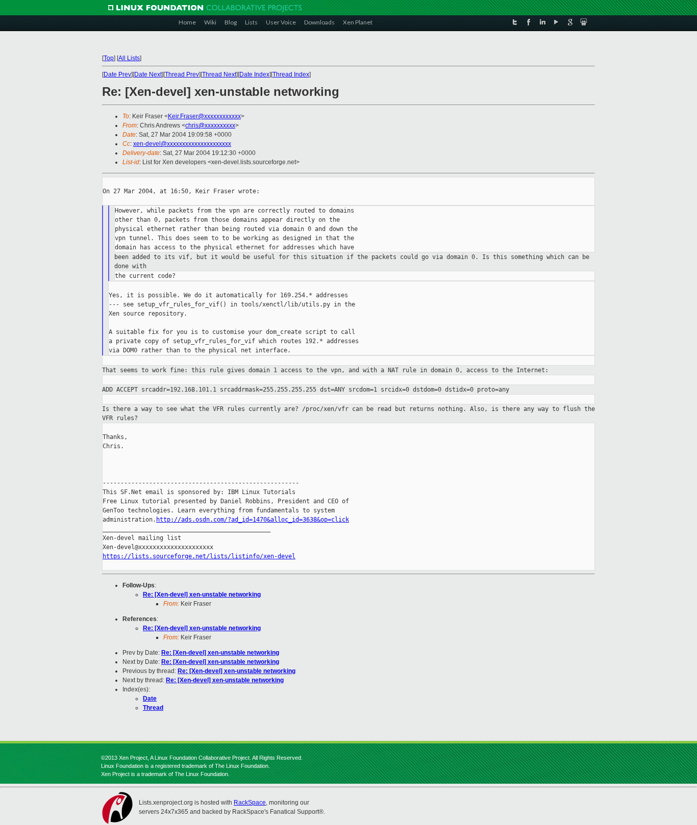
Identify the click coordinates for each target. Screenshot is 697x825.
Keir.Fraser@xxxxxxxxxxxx (204, 116)
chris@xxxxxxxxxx (210, 125)
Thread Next (219, 74)
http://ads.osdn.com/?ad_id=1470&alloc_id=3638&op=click (252, 519)
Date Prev (117, 74)
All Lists (129, 58)
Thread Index (290, 74)
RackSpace (250, 802)
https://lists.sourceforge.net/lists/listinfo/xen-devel (199, 556)
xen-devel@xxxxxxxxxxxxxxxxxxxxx (182, 143)
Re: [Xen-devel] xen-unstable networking (202, 594)
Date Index (254, 74)
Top (109, 58)
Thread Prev (182, 74)
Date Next (148, 74)
